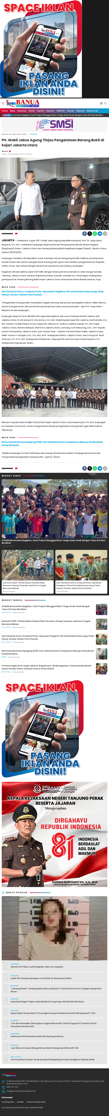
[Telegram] (100, 233)
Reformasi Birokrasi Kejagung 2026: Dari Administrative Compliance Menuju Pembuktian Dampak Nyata (52, 444)
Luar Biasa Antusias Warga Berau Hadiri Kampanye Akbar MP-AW (44, 1048)
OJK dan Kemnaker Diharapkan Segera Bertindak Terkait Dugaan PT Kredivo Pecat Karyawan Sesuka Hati (54, 1025)
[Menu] (3, 103)
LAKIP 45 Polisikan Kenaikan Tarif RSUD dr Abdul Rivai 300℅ (41, 978)
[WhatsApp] (95, 233)
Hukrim (33, 134)
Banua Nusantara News (14, 134)
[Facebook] (84, 233)
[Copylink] (105, 233)
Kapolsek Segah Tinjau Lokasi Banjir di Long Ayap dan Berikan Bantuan (47, 1001)
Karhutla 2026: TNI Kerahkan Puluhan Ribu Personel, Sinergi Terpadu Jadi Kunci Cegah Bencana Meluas (24, 585)
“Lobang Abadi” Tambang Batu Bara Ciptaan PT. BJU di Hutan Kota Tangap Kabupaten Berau (56, 990)
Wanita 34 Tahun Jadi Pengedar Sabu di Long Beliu (37, 966)
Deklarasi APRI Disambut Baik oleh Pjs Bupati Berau (37, 1036)
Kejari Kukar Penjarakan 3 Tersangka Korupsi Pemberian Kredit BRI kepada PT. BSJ (53, 1013)
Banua (5, 151)
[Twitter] (89, 233)
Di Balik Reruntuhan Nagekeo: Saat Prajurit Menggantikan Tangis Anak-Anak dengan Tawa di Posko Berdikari (53, 541)
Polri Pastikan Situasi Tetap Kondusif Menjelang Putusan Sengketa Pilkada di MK (52, 1059)
